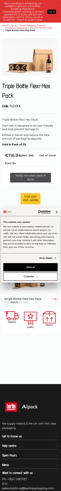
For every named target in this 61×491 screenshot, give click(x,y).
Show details (45, 258)
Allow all (30, 267)
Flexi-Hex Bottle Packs (41, 28)
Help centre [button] (9, 446)
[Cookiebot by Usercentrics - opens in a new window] (38, 212)
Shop (14, 25)
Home (5, 25)
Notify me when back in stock (30, 177)
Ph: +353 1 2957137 (14, 479)
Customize (29, 276)
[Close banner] (57, 212)
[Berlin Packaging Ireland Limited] (21, 406)
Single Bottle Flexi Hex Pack (23, 299)
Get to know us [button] (12, 436)
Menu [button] (5, 465)
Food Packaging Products (33, 25)
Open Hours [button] (9, 455)
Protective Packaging (16, 28)
